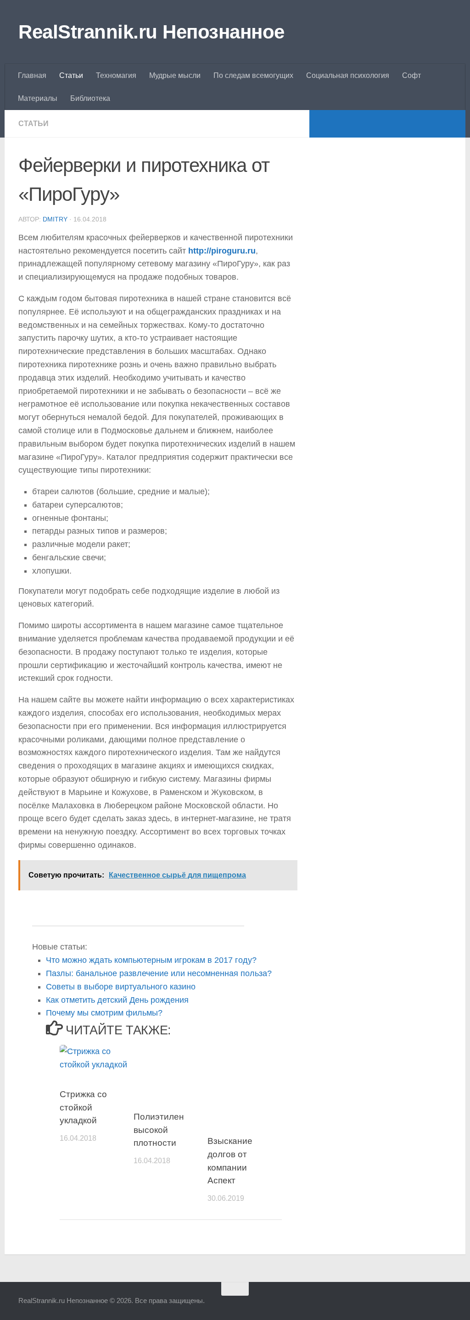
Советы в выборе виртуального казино (121, 986)
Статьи (71, 75)
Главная (32, 75)
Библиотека (90, 98)
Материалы (37, 98)
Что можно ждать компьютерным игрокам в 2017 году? (151, 960)
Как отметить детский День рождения (117, 1000)
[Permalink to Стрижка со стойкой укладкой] (96, 1058)
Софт (411, 75)
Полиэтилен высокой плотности (159, 1130)
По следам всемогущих (253, 75)
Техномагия (116, 75)
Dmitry (55, 219)
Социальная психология (347, 75)
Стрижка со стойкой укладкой (83, 1107)
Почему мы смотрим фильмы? (104, 1012)
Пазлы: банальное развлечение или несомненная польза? (159, 973)
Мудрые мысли (175, 75)
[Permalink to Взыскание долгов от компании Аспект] (244, 1081)
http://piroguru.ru (222, 250)
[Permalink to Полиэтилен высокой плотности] (170, 1069)
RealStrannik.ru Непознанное (151, 32)
